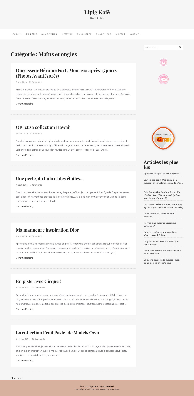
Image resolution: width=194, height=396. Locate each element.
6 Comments (36, 185)
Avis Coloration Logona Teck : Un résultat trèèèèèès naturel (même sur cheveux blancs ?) (162, 195)
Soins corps (84, 34)
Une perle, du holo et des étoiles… (49, 178)
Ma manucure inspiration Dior (47, 230)
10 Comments (38, 288)
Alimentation (49, 34)
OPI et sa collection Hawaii (43, 127)
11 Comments (36, 236)
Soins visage (103, 34)
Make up (135, 34)
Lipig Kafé (97, 12)
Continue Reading (24, 104)
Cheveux (120, 34)
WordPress (114, 389)
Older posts (16, 378)
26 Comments (38, 339)
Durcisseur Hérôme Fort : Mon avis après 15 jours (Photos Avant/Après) (66, 73)
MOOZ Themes (91, 389)
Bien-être (31, 34)
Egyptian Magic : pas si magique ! (162, 173)
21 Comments (36, 82)
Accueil (17, 34)
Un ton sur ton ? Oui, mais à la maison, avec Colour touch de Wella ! (163, 182)
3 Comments (36, 134)
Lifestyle (67, 34)
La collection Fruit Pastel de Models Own (57, 332)
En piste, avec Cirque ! (38, 281)
